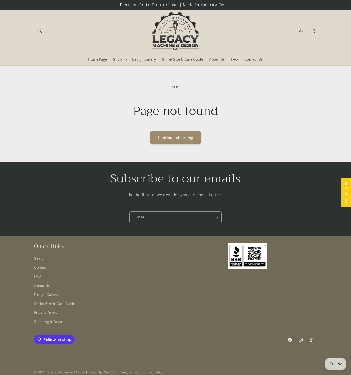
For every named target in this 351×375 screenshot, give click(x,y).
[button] (39, 30)
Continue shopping (175, 137)
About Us (42, 286)
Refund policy (153, 372)
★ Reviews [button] (346, 192)
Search (40, 259)
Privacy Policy (45, 313)
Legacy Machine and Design (66, 372)
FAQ (37, 277)
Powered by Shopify (100, 372)
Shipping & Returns (50, 322)
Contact (40, 268)
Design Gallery (46, 295)
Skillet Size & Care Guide (54, 304)
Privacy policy (129, 372)
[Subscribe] (215, 217)
